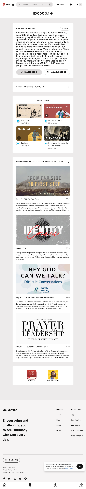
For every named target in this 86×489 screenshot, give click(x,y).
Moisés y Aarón (57, 120)
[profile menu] (79, 4)
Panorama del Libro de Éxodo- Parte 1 (58, 144)
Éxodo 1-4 (27, 120)
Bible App (31, 380)
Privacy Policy (7, 470)
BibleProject (25, 123)
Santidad (27, 143)
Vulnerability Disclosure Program (14, 472)
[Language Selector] (71, 4)
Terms (16, 470)
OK (80, 466)
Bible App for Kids (53, 380)
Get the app (61, 4)
